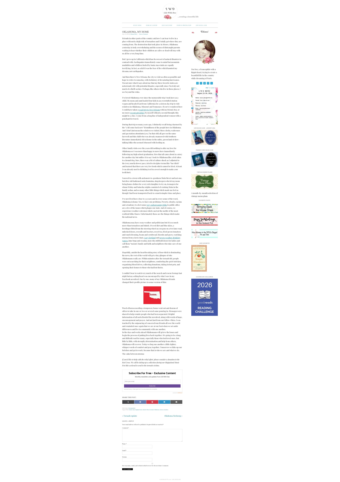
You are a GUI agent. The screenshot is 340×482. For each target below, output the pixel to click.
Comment (125, 428)
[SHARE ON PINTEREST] (152, 402)
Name (124, 444)
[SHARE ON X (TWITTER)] (128, 402)
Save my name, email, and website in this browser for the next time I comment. (145, 466)
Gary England (150, 237)
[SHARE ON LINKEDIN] (164, 402)
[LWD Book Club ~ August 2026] (204, 146)
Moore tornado (150, 409)
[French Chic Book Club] (204, 168)
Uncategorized (131, 408)
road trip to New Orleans (149, 109)
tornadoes (165, 409)
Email (124, 450)
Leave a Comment (143, 34)
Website (124, 457)
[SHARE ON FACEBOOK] (140, 402)
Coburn (130, 409)
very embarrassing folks (157, 205)
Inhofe (144, 409)
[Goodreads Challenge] (204, 297)
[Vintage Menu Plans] (204, 190)
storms (161, 409)
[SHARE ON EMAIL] (176, 402)
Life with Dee (170, 10)
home (141, 409)
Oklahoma (156, 409)
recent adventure (137, 112)
